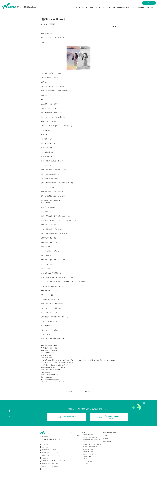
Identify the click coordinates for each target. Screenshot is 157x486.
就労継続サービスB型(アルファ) (90, 442)
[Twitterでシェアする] (113, 27)
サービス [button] (106, 7)
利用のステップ (95, 7)
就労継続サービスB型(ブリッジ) (90, 446)
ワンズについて (75, 435)
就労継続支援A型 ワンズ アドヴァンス (50, 449)
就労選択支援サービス (88, 451)
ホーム (73, 432)
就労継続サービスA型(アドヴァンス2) (91, 439)
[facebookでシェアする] (115, 27)
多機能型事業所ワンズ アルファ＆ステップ (51, 458)
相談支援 (85, 458)
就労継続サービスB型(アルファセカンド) (92, 444)
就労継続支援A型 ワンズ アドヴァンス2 (50, 452)
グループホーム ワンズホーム (48, 469)
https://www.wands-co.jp (52, 379)
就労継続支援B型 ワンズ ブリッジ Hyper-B (51, 455)
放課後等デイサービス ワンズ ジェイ (50, 463)
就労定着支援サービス (88, 449)
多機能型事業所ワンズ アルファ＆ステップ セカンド (53, 460)
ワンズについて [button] (81, 7)
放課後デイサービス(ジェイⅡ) (89, 456)
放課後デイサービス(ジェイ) (89, 454)
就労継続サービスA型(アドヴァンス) (91, 437)
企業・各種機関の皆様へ (121, 7)
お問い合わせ (150, 3)
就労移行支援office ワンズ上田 (48, 447)
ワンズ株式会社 (45, 444)
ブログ (133, 7)
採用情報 (141, 7)
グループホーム (86, 463)
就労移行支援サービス (88, 434)
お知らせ (52, 24)
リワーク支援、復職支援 (88, 461)
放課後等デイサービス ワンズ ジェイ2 (50, 466)
